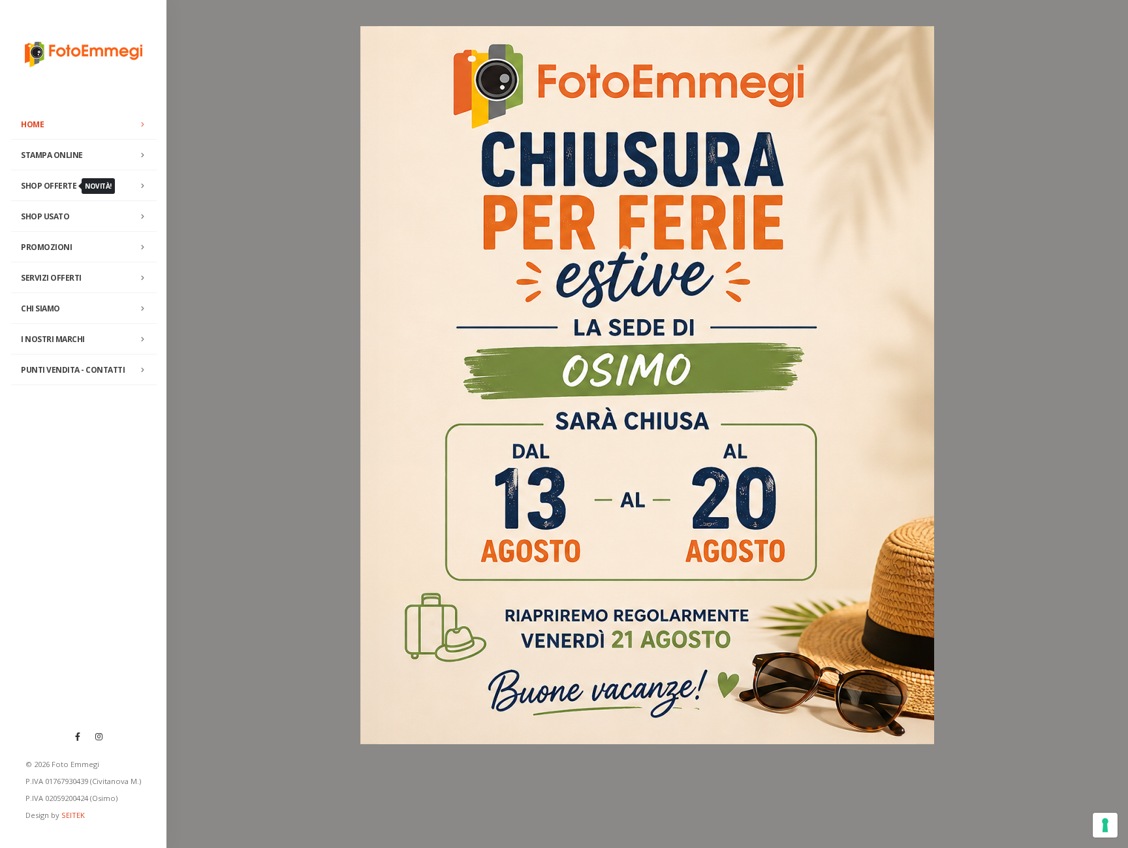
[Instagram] (99, 736)
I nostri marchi (53, 339)
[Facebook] (78, 736)
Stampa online (52, 155)
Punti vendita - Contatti (73, 369)
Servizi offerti (51, 277)
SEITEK (73, 815)
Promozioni (46, 247)
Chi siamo (40, 308)
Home (32, 124)
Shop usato (45, 216)
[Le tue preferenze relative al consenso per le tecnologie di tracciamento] (1105, 825)
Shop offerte (66, 185)
